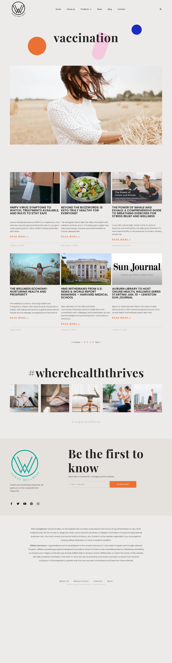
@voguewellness (86, 421)
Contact (121, 9)
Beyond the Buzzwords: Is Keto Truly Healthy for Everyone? (82, 210)
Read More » (19, 236)
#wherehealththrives (86, 372)
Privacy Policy (81, 581)
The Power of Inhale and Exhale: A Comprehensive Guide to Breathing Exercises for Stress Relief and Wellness (136, 211)
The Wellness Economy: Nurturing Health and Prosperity (29, 292)
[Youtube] (24, 503)
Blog (110, 9)
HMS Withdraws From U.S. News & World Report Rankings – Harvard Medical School (84, 293)
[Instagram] (38, 503)
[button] (160, 9)
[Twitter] (18, 503)
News (99, 9)
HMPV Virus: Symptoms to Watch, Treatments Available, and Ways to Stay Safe (34, 210)
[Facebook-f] (11, 503)
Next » (98, 342)
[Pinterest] (31, 503)
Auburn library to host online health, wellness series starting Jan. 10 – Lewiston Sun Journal (136, 293)
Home (58, 9)
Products (85, 9)
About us (71, 9)
